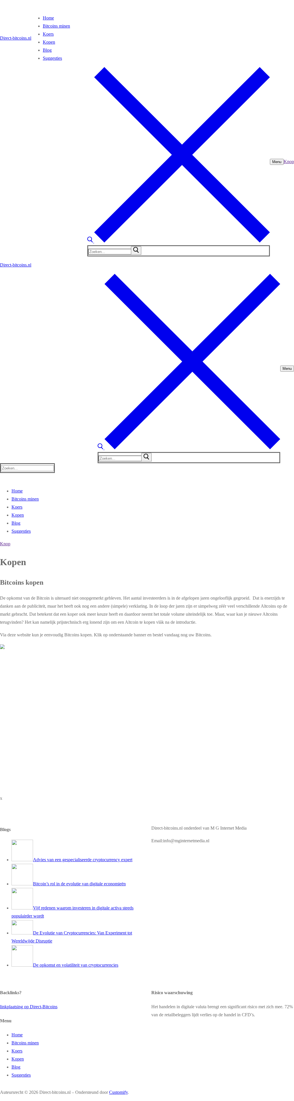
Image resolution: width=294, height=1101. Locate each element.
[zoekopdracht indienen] (136, 250)
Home (17, 1034)
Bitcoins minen (25, 1042)
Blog (15, 1067)
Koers (16, 1050)
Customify (118, 1092)
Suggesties (21, 1075)
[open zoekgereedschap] (178, 241)
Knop (289, 161)
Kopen (17, 1058)
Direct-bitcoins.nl (15, 38)
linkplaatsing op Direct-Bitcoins (28, 1006)
